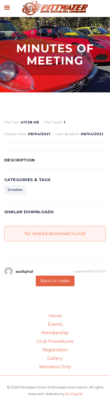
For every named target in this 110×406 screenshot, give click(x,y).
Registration (55, 349)
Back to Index (55, 280)
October (15, 190)
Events (55, 324)
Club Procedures (55, 341)
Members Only (55, 366)
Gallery (55, 358)
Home (55, 315)
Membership (55, 332)
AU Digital (73, 394)
